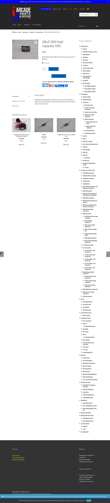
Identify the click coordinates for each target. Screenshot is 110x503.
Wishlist (76, 9)
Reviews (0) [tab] (15, 106)
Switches (85, 155)
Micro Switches (86, 70)
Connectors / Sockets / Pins (88, 170)
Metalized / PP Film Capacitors (89, 115)
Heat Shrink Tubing (88, 62)
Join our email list (36, 24)
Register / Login (57, 9)
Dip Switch (87, 157)
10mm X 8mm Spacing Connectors (90, 277)
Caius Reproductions (88, 421)
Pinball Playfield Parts (88, 394)
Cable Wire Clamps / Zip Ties (90, 51)
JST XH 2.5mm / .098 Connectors (90, 268)
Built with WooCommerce (44, 494)
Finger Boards (86, 54)
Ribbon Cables (86, 315)
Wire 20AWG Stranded (90, 88)
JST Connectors (87, 247)
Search (96, 14)
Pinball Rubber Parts (88, 397)
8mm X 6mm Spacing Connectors (90, 285)
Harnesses (85, 60)
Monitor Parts (86, 371)
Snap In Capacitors (89, 130)
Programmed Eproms (90, 326)
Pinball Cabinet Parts (88, 389)
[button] (36, 42)
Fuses (82, 299)
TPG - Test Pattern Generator (90, 379)
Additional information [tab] (18, 101)
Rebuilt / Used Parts (86, 412)
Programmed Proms (90, 337)
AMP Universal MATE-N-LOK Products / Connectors (89, 205)
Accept (89, 500)
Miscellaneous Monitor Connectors (88, 272)
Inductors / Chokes (87, 141)
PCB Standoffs (86, 149)
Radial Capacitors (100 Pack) (91, 126)
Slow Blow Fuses (87, 310)
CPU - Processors (87, 320)
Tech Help (26, 24)
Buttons (85, 49)
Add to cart (53, 69)
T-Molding (85, 80)
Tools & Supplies (85, 423)
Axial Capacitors (40, 32)
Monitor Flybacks (87, 368)
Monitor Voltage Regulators (90, 374)
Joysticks (85, 65)
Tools (84, 429)
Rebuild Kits (84, 400)
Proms (84, 334)
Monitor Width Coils (88, 377)
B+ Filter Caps (86, 358)
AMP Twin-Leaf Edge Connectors (90, 225)
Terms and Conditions (18, 457)
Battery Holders (87, 97)
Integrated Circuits (86, 318)
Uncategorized (84, 431)
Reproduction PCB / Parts (87, 415)
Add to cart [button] (21, 144)
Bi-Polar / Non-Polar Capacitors (90, 108)
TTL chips (85, 349)
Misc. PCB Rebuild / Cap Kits (90, 405)
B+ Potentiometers (87, 360)
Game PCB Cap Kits (87, 403)
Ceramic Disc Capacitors (91, 112)
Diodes (84, 138)
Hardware (85, 57)
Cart (71, 9)
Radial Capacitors (89, 119)
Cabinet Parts (84, 46)
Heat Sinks (85, 329)
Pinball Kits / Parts (85, 382)
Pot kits (87, 167)
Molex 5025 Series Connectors (90, 289)
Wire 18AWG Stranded (90, 86)
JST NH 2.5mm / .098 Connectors (90, 255)
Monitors (47, 83)
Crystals (85, 136)
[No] (108, 500)
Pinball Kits (86, 392)
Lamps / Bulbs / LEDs (88, 68)
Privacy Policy (16, 455)
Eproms (85, 323)
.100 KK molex (86, 181)
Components (25, 32)
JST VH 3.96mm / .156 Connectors (90, 264)
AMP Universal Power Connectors (88, 210)
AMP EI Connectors (87, 191)
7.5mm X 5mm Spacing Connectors (90, 281)
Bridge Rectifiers (87, 99)
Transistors (86, 347)
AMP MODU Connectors (88, 198)
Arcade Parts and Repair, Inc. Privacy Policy (23, 494)
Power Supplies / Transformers (87, 77)
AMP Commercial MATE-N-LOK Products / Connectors (90, 187)
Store (19, 24)
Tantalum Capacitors (90, 133)
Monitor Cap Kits (87, 366)
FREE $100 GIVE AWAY (46, 9)
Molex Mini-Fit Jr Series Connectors (88, 292)
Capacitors (32, 32)
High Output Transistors (89, 363)
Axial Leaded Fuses (87, 301)
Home (14, 24)
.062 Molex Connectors (88, 173)
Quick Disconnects (87, 296)
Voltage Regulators (88, 352)
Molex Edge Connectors (90, 238)
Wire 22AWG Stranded (90, 91)
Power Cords (86, 73)
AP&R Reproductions (88, 418)
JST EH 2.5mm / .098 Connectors (90, 251)
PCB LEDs (85, 147)
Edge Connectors (87, 213)
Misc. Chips (85, 331)
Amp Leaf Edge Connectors (88, 221)
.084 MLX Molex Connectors (89, 175)
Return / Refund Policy (18, 459)
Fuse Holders (86, 307)
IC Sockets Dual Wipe (88, 245)
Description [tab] (15, 96)
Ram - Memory (86, 340)
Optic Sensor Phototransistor (90, 144)
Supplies (85, 426)
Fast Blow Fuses (87, 304)
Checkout (65, 9)
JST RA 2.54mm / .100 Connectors (90, 259)
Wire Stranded (86, 83)
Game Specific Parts (86, 312)
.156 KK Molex (86, 183)
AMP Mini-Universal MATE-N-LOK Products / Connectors (90, 194)
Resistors (85, 152)
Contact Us (82, 9)
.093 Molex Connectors (88, 178)
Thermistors (86, 160)
